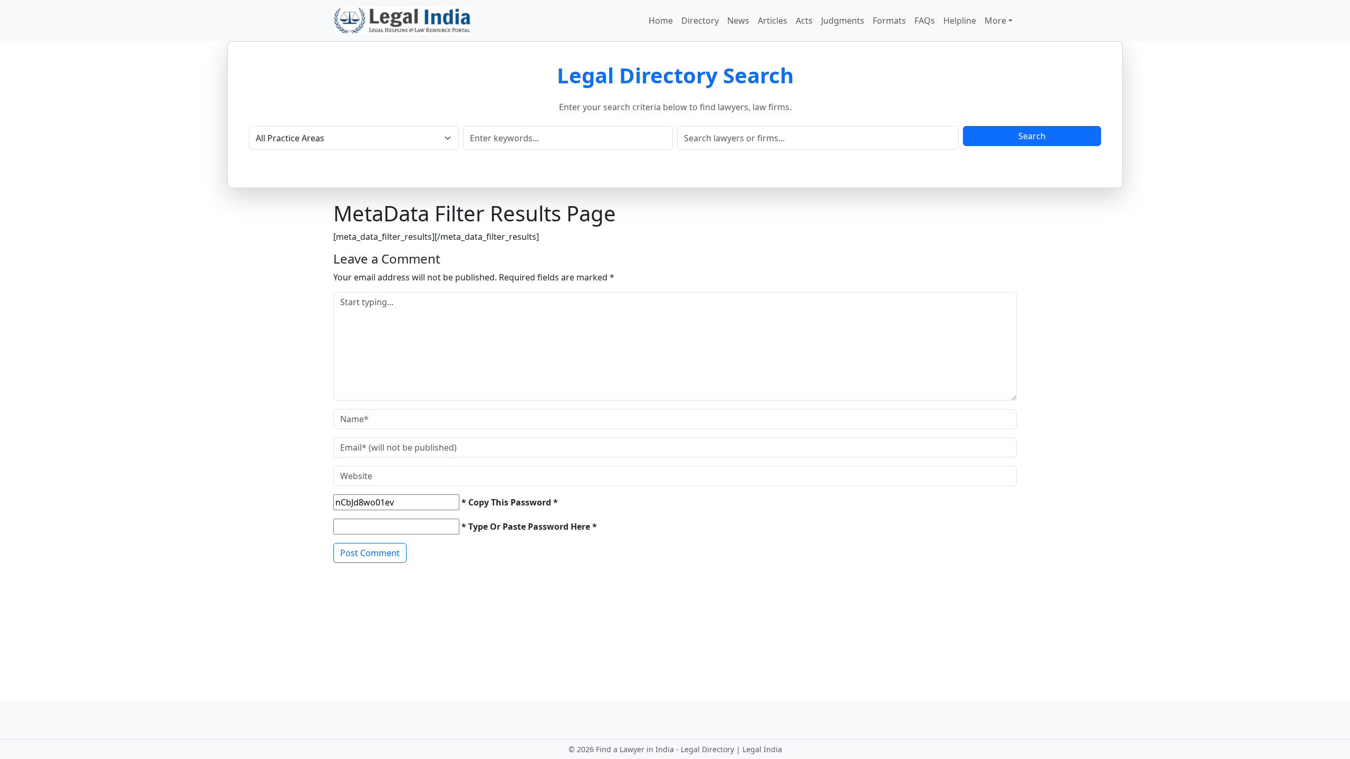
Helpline (959, 20)
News (738, 20)
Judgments (842, 20)
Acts (804, 20)
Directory (700, 20)
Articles (772, 20)
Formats (889, 20)
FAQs (924, 20)
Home (661, 20)
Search (1032, 136)
